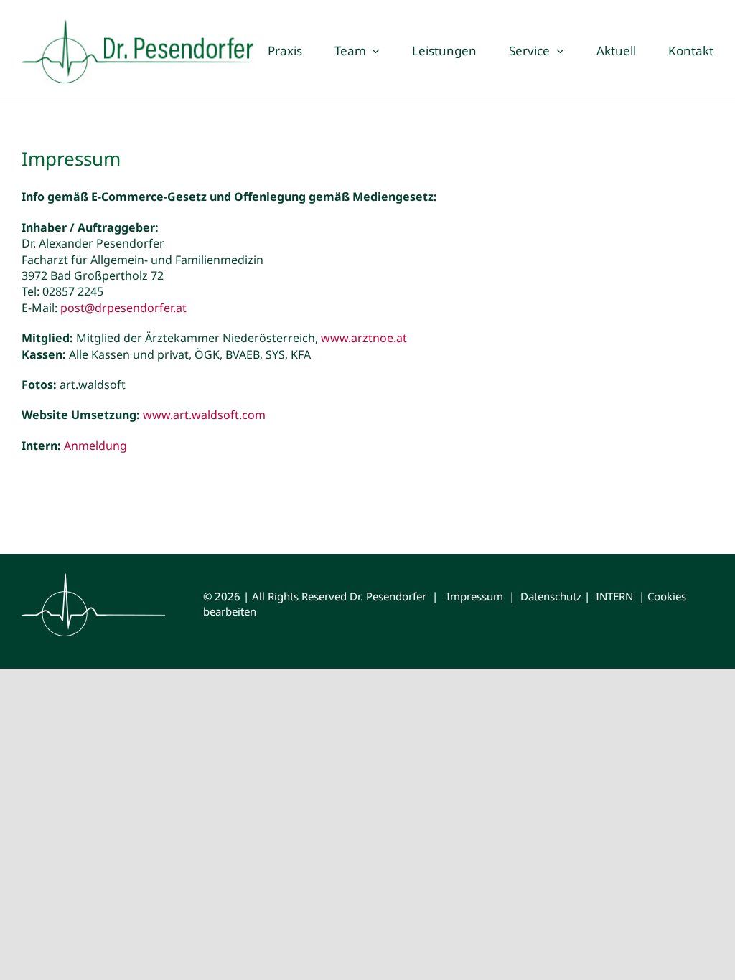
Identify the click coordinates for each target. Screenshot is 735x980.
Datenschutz (550, 596)
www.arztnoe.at (364, 338)
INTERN (614, 596)
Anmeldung (95, 445)
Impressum (474, 596)
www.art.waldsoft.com (204, 415)
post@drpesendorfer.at (123, 308)
